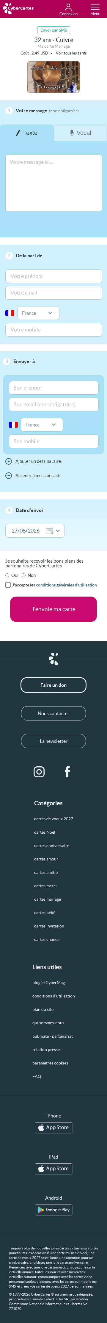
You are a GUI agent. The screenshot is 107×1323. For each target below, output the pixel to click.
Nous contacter (53, 713)
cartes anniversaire (51, 845)
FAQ (36, 1076)
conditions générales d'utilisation (66, 585)
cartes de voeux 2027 (53, 818)
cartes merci (45, 885)
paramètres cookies (50, 1063)
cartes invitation (49, 926)
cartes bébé (44, 912)
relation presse (46, 1049)
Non (32, 575)
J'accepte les (54, 585)
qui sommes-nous (48, 1022)
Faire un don (53, 685)
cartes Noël (44, 832)
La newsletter (53, 741)
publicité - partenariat (52, 1036)
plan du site (43, 1009)
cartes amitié (46, 872)
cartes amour (46, 859)
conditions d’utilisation (53, 996)
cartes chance (46, 939)
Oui (14, 575)
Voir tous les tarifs (71, 53)
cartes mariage (47, 899)
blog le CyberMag (48, 982)
